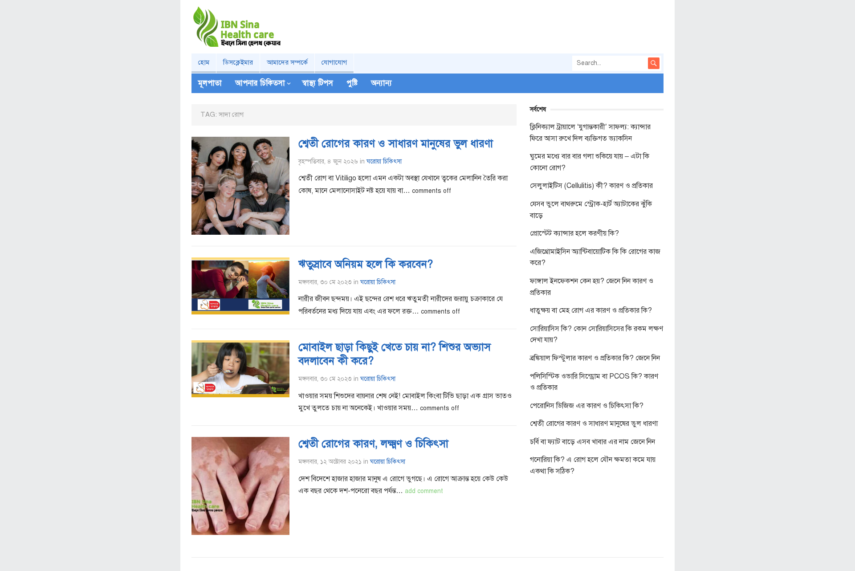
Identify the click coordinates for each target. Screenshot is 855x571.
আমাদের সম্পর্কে (287, 62)
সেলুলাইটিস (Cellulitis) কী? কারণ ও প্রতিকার (591, 185)
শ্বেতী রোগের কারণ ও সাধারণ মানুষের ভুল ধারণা (395, 143)
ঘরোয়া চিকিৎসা (384, 161)
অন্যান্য (381, 83)
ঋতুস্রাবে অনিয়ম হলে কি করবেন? (365, 264)
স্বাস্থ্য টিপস (317, 83)
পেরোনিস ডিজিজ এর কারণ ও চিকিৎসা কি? (586, 405)
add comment (424, 491)
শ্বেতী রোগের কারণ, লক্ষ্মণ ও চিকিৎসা (373, 443)
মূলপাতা (210, 83)
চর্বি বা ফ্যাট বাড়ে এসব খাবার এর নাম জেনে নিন (592, 441)
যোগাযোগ (334, 62)
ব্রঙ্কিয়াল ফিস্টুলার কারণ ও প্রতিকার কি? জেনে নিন (595, 358)
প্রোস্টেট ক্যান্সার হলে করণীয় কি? (574, 233)
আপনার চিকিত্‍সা (260, 83)
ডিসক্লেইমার (238, 62)
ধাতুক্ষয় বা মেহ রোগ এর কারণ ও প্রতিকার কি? (591, 310)
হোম (203, 62)
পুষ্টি (352, 83)
